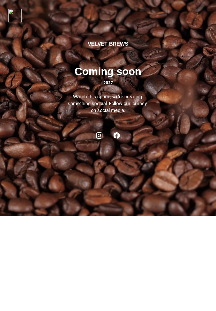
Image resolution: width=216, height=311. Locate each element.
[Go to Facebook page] (117, 135)
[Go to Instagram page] (99, 135)
